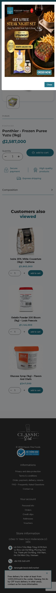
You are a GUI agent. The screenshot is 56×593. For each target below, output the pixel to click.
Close (49, 84)
